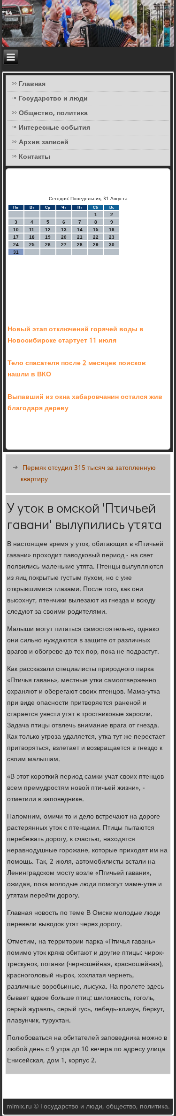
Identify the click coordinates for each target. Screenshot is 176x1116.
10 (16, 229)
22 (96, 237)
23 (112, 237)
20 (64, 237)
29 (96, 244)
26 (48, 244)
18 (32, 237)
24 (16, 244)
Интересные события (54, 127)
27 (64, 244)
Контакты (34, 157)
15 (96, 229)
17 (16, 237)
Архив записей (44, 142)
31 (16, 252)
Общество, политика (53, 113)
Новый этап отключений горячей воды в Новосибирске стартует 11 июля (76, 335)
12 (48, 229)
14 (80, 229)
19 (48, 237)
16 (112, 229)
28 (80, 244)
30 (112, 244)
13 (64, 229)
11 (31, 229)
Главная (32, 84)
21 (80, 237)
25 (32, 244)
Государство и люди (53, 98)
